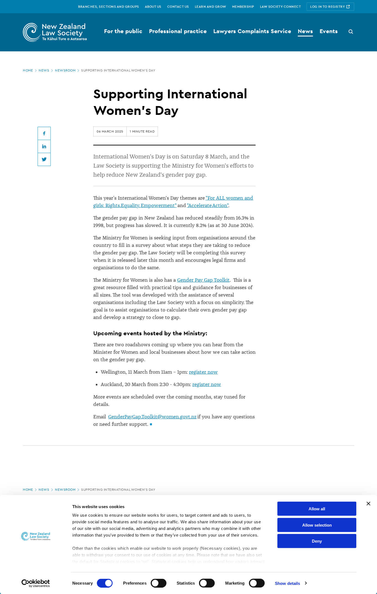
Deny (317, 541)
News (44, 70)
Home (28, 70)
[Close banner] (368, 504)
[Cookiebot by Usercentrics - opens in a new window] (36, 583)
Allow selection (317, 524)
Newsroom (65, 70)
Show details (287, 583)
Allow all (317, 508)
